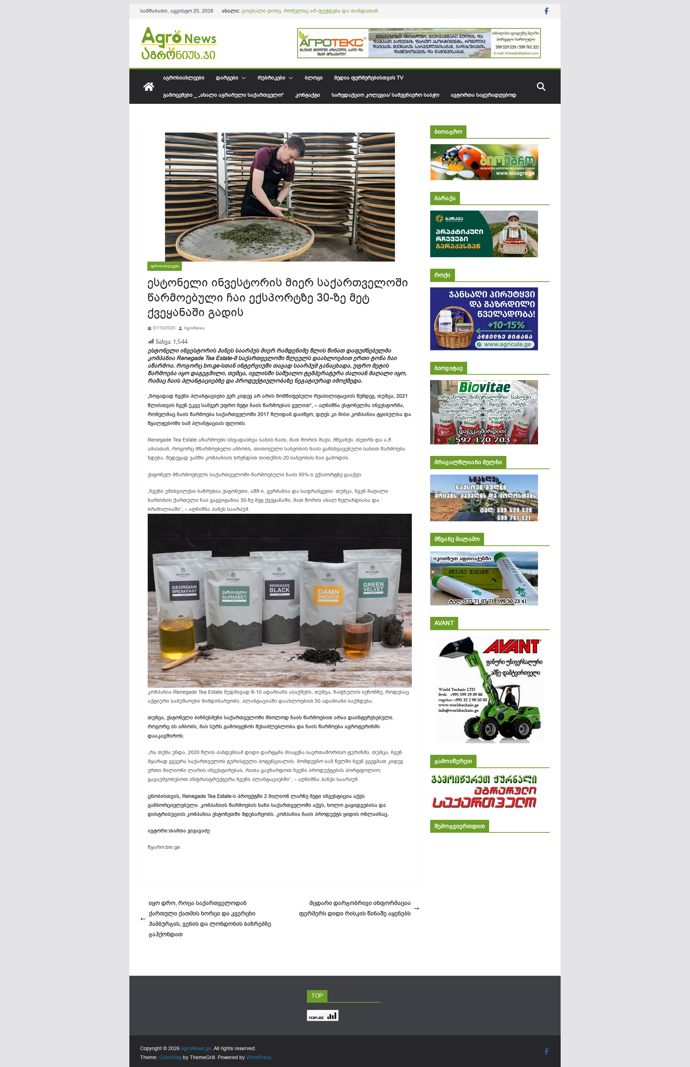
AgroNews (194, 328)
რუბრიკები (271, 77)
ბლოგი (314, 77)
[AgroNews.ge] (148, 86)
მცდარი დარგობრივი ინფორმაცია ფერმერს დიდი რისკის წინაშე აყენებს (355, 908)
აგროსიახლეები (183, 77)
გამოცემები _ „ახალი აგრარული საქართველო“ (223, 95)
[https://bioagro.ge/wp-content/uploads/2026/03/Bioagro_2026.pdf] (484, 149)
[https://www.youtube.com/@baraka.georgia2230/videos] (484, 215)
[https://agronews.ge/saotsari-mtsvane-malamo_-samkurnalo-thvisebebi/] (484, 556)
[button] (242, 78)
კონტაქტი (307, 95)
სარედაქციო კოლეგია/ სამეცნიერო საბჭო (385, 95)
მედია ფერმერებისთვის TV (368, 77)
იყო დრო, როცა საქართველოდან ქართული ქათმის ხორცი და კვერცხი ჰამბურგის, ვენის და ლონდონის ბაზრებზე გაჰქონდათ (210, 918)
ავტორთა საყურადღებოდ (483, 95)
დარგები (227, 77)
